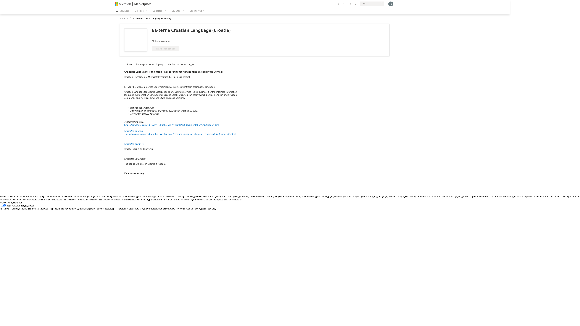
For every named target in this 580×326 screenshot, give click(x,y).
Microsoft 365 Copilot (99, 199)
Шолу (129, 64)
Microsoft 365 (59, 199)
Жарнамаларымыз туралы (171, 208)
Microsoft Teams (119, 199)
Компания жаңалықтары (167, 199)
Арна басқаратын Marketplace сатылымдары (494, 196)
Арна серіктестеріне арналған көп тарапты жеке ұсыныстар (549, 196)
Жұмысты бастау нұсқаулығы (106, 196)
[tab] (129, 64)
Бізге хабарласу (67, 208)
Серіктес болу (257, 196)
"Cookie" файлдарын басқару (200, 208)
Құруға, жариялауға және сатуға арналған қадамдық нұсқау (357, 196)
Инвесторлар (213, 199)
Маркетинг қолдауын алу (288, 196)
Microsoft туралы (146, 199)
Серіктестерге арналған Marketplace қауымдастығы (443, 196)
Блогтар (37, 196)
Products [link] (123, 18)
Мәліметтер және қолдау (181, 64)
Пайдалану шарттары (128, 208)
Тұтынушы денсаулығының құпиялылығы (22, 208)
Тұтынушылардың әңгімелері (57, 196)
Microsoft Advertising (77, 199)
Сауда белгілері (148, 208)
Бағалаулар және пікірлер (149, 64)
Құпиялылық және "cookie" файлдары (96, 208)
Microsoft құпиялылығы (193, 199)
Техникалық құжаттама (135, 196)
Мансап (132, 199)
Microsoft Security (22, 199)
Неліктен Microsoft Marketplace (16, 196)
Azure (34, 199)
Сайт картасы (51, 208)
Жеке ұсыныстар (156, 196)
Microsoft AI (6, 199)
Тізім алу (269, 196)
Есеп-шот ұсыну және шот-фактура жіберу (226, 196)
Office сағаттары (81, 196)
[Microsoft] (123, 4)
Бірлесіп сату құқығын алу (402, 196)
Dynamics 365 (45, 199)
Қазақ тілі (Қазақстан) (11, 202)
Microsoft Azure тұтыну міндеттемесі (185, 196)
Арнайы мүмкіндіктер (231, 199)
